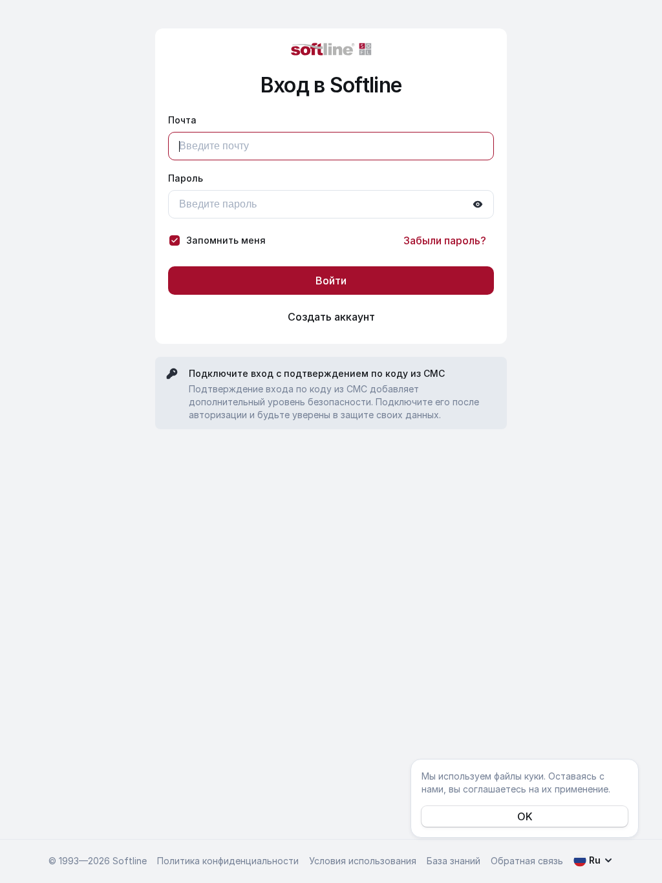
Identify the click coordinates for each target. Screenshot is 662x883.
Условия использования (362, 860)
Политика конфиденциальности (228, 860)
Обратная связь (527, 860)
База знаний (453, 860)
